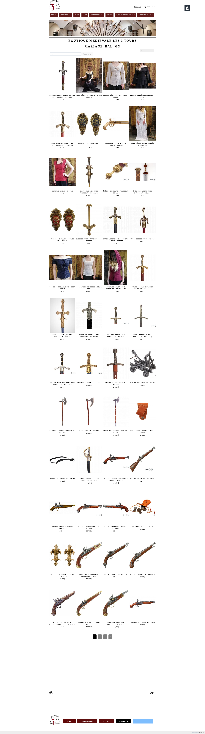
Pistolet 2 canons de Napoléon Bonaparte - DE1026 (62, 623)
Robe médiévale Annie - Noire (89, 95)
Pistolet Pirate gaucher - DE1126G (116, 527)
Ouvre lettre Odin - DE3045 (142, 239)
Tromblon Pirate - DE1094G (142, 478)
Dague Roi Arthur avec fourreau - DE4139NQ (89, 336)
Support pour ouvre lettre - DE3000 (89, 240)
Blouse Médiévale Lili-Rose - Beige (116, 96)
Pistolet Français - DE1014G (142, 574)
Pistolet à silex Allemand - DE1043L (89, 623)
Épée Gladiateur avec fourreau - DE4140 (142, 192)
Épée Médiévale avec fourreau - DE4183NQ (142, 336)
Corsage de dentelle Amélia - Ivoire (89, 288)
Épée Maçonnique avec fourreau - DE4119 (62, 336)
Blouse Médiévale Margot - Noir (142, 96)
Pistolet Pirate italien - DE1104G (89, 527)
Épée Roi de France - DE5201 (89, 383)
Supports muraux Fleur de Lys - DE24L (62, 240)
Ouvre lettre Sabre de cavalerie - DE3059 (89, 479)
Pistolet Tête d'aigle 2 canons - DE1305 (115, 144)
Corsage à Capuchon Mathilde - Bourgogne (116, 288)
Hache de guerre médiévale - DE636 (116, 431)
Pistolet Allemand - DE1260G (142, 622)
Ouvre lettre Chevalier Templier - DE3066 (142, 288)
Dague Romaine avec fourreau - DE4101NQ (89, 192)
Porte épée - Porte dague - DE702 (142, 431)
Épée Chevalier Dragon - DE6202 (116, 383)
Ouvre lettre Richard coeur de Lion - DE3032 (116, 240)
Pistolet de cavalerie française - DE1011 (89, 575)
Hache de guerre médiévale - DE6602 (62, 431)
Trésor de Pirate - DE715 (142, 526)
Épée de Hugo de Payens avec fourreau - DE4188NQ (62, 383)
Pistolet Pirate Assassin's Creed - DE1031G (116, 479)
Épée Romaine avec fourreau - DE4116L (116, 192)
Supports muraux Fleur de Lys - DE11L (62, 575)
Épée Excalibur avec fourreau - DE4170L (116, 336)
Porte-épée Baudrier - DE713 (62, 478)
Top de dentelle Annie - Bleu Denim (62, 288)
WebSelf (201, 732)
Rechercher (87, 54)
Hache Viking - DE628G (89, 431)
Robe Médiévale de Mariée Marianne (142, 144)
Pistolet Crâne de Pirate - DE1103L (62, 527)
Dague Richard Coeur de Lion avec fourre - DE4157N (62, 96)
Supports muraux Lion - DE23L (89, 144)
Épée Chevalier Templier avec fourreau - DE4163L (62, 144)
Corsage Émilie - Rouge (62, 191)
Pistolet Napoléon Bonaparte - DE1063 (115, 623)
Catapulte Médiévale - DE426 (142, 383)
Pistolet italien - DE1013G (116, 574)
